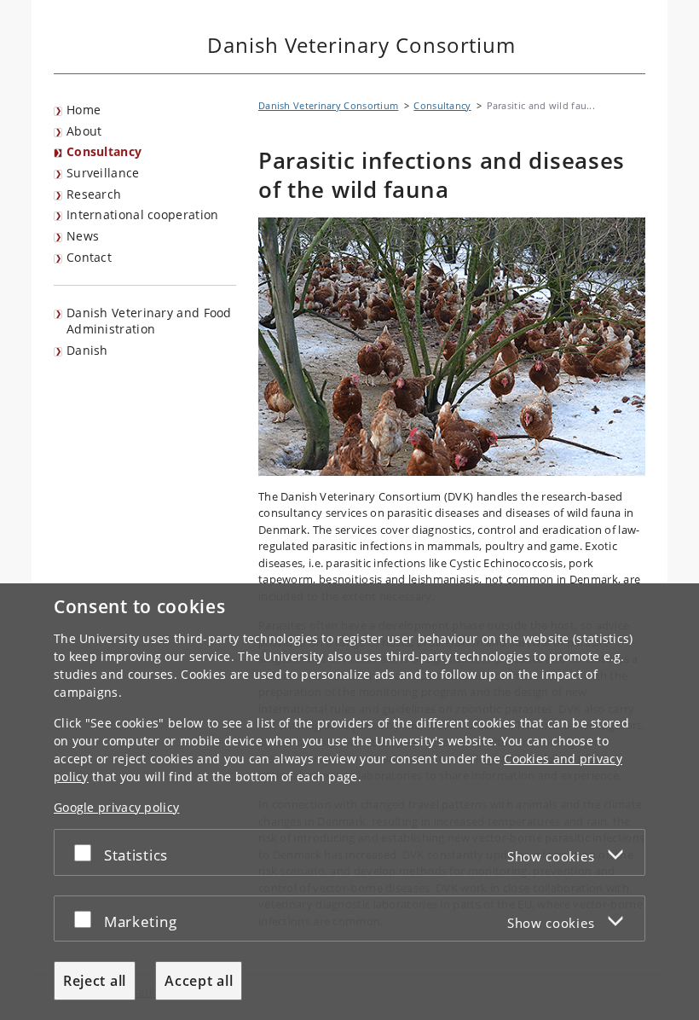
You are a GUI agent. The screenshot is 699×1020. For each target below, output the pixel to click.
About (84, 131)
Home (83, 109)
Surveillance (103, 173)
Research (93, 194)
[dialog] (349, 801)
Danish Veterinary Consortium (328, 105)
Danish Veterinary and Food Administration (149, 320)
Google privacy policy (116, 807)
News (82, 236)
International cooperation (142, 214)
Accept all (199, 980)
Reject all (94, 980)
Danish (87, 350)
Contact (89, 257)
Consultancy (104, 151)
